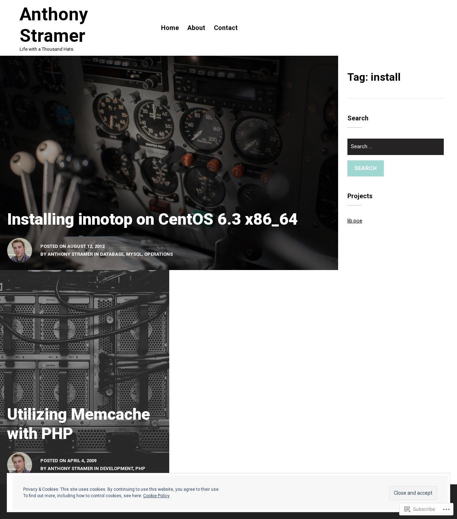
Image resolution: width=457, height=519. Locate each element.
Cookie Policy (156, 495)
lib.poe (354, 221)
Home (170, 27)
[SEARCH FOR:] (395, 149)
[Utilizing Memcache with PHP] (84, 377)
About (196, 27)
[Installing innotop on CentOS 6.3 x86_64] (169, 163)
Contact (226, 27)
